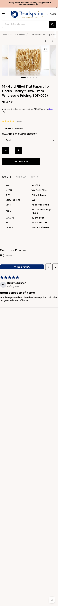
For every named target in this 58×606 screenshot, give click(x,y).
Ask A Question (15, 128)
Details (6, 177)
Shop (12, 34)
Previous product (45, 41)
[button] (8, 121)
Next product (52, 41)
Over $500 (21, 34)
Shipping (21, 177)
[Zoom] (45, 49)
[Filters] (48, 266)
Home (4, 34)
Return (35, 177)
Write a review (22, 266)
